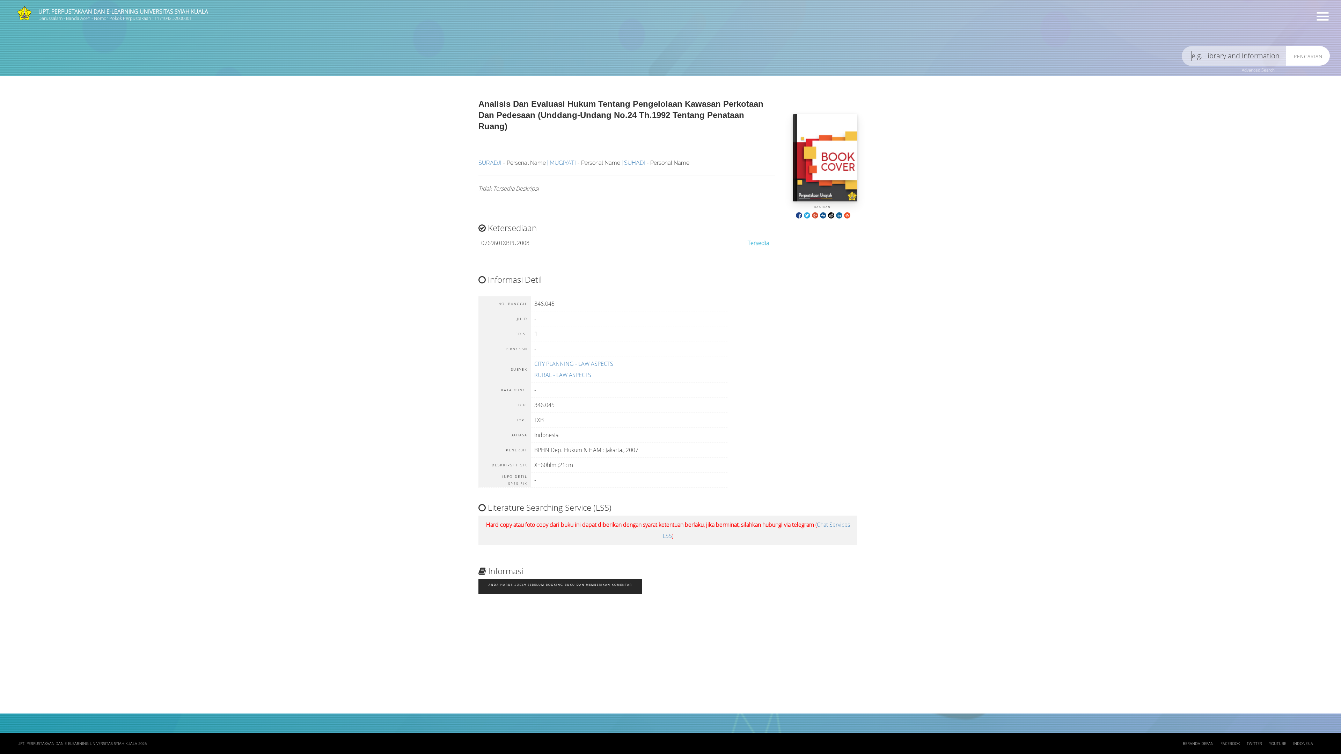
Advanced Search (1258, 70)
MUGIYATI (563, 163)
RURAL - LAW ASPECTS (562, 375)
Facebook (1230, 743)
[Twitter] (807, 215)
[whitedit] (831, 215)
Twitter (1254, 743)
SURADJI (489, 163)
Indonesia (1303, 743)
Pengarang (459, 30)
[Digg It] (823, 215)
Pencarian (1308, 56)
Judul (118, 30)
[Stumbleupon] (847, 215)
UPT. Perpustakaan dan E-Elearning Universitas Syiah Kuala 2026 (82, 743)
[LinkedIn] (839, 215)
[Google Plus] (815, 215)
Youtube (1277, 743)
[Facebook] (799, 215)
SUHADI (634, 163)
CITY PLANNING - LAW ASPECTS (573, 364)
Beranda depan (1198, 743)
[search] (1234, 56)
